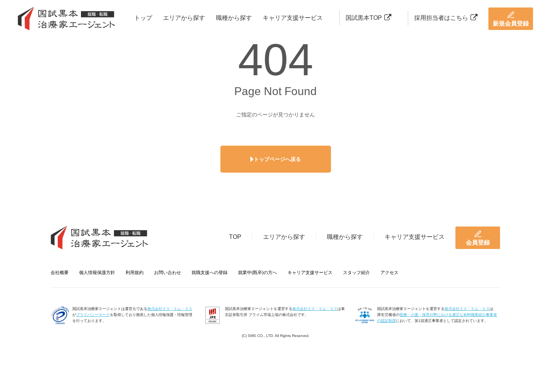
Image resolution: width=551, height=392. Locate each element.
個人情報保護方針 (97, 272)
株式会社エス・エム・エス (169, 309)
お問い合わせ (167, 272)
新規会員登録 (511, 23)
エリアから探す (184, 18)
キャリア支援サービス (293, 18)
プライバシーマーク (93, 315)
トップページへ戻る (277, 159)
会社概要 (60, 272)
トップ (143, 18)
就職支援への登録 (210, 272)
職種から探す (234, 18)
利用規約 (135, 272)
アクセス (389, 272)
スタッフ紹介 (356, 272)
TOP (235, 237)
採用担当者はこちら (441, 18)
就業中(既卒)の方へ (257, 272)
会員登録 (478, 242)
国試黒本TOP (364, 18)
